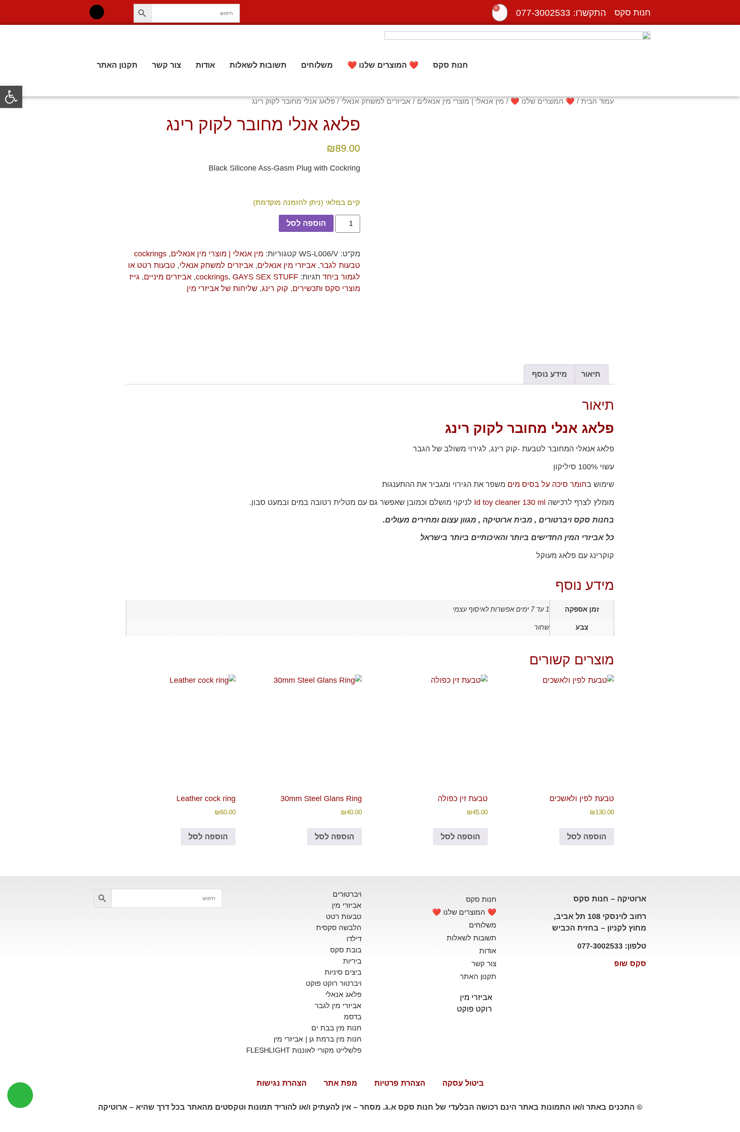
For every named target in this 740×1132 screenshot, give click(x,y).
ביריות (352, 961)
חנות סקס (450, 65)
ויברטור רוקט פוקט (333, 983)
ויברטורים (347, 894)
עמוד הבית (597, 101)
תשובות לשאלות (258, 65)
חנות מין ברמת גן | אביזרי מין (317, 1039)
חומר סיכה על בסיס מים (547, 484)
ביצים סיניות (343, 972)
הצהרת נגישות (282, 1083)
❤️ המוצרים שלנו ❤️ (382, 65)
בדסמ (352, 1017)
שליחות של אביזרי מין (222, 288)
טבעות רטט (343, 917)
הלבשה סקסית (338, 928)
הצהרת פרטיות (399, 1083)
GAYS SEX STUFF (265, 277)
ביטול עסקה (463, 1083)
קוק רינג (275, 288)
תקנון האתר (117, 65)
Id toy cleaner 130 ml (510, 502)
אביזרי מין (476, 997)
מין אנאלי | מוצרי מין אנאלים (460, 101)
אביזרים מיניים (167, 277)
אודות (205, 65)
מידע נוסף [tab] (549, 374)
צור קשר (166, 65)
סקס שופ (630, 963)
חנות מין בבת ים (336, 1028)
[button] (11, 97)
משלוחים (317, 65)
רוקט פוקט (474, 1009)
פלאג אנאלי (343, 995)
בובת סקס (345, 950)
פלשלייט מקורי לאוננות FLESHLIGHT (303, 1050)
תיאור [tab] (590, 374)
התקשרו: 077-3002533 (561, 13)
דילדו (353, 939)
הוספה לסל (306, 223)
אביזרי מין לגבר (338, 1006)
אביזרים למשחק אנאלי (376, 101)
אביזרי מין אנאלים (286, 265)
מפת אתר (340, 1083)
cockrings (212, 277)
